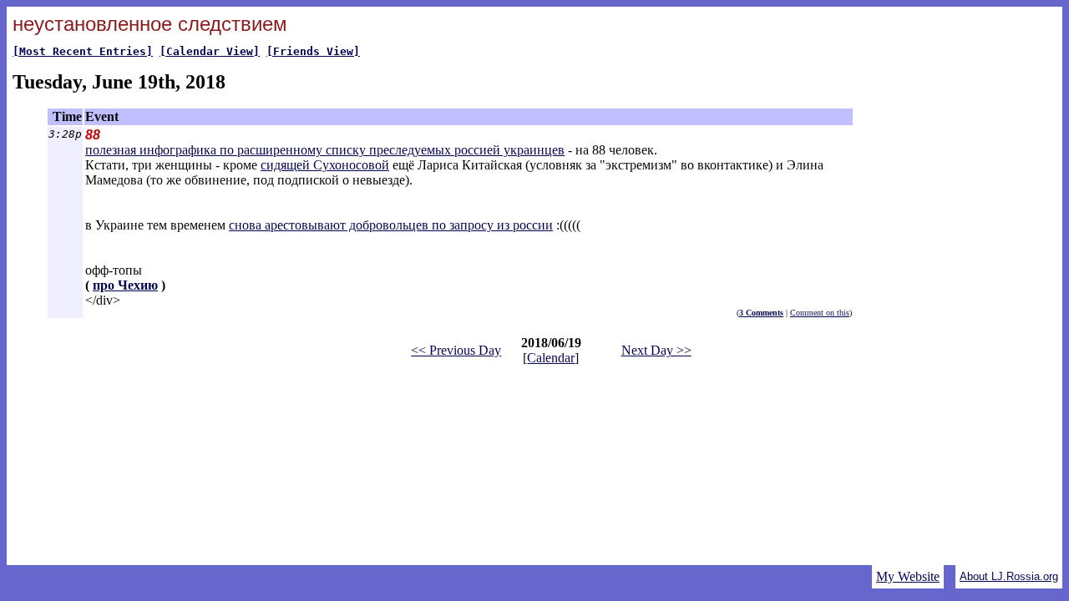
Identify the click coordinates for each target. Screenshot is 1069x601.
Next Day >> (656, 350)
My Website (908, 576)
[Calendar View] (210, 51)
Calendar (551, 358)
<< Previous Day (456, 350)
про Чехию (125, 285)
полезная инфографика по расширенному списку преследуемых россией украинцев (325, 150)
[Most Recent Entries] (83, 51)
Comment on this (819, 312)
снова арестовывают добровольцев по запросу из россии (391, 225)
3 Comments (761, 312)
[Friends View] (313, 51)
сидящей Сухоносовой (325, 165)
